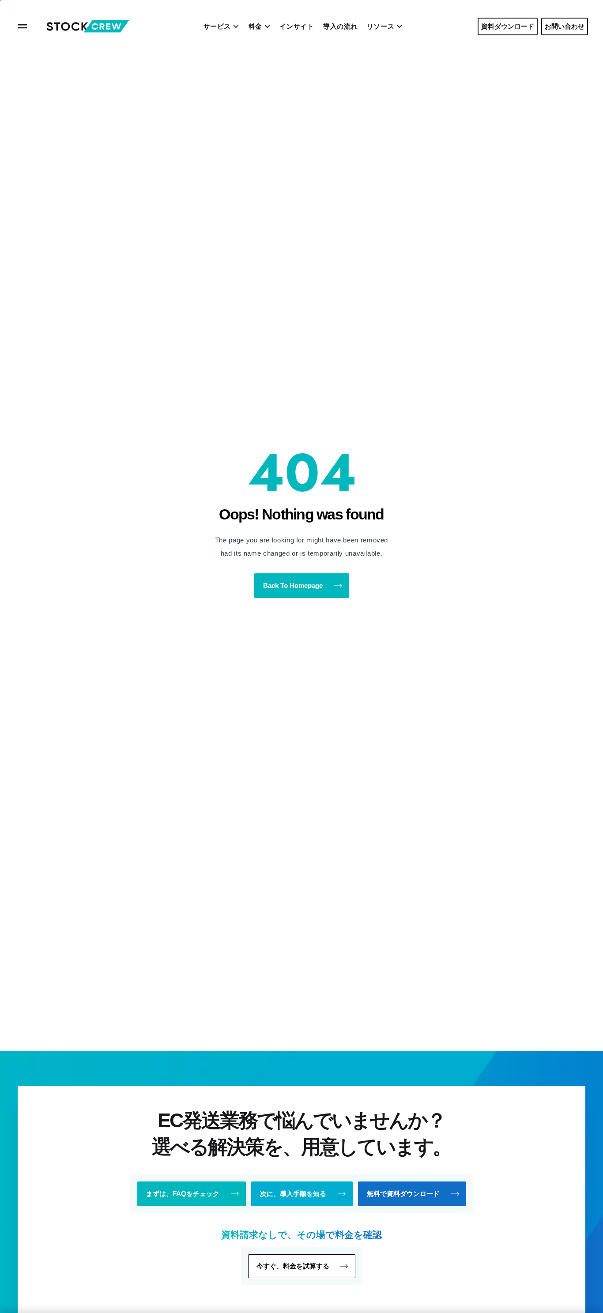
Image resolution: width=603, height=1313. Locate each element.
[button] (301, 1266)
